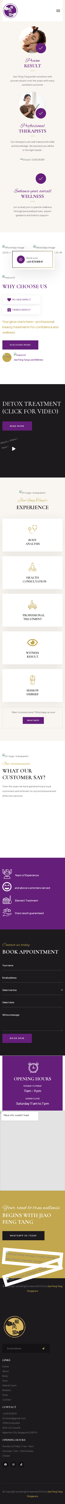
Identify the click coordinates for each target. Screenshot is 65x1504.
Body (5, 1375)
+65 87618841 (34, 261)
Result (32, 66)
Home (5, 1366)
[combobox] (32, 990)
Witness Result (32, 655)
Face (4, 1380)
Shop (5, 1394)
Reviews (6, 1390)
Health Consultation (34, 579)
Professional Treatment (34, 617)
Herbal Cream (9, 1385)
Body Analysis (32, 542)
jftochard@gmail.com (14, 1418)
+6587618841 (9, 1413)
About (5, 1371)
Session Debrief (32, 692)
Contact (6, 1399)
